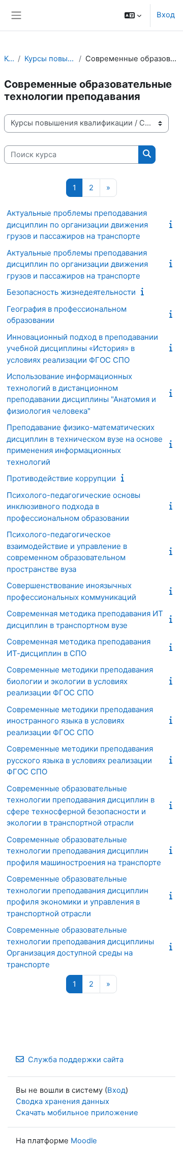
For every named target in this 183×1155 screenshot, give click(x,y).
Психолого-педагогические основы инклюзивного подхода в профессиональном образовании (73, 506)
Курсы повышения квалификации (49, 58)
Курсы (9, 58)
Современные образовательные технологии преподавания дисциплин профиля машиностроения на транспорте (84, 851)
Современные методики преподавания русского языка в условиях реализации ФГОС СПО (80, 760)
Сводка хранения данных (62, 1101)
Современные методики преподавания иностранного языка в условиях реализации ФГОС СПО (80, 721)
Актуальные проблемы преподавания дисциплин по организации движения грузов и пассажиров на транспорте (77, 224)
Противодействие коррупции (61, 478)
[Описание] (173, 224)
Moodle (84, 1140)
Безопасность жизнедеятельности (71, 292)
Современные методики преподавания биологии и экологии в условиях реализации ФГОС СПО (80, 681)
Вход (166, 14)
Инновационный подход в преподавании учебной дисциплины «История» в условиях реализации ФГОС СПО (82, 348)
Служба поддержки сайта (76, 1059)
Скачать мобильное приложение (77, 1112)
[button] (133, 15)
